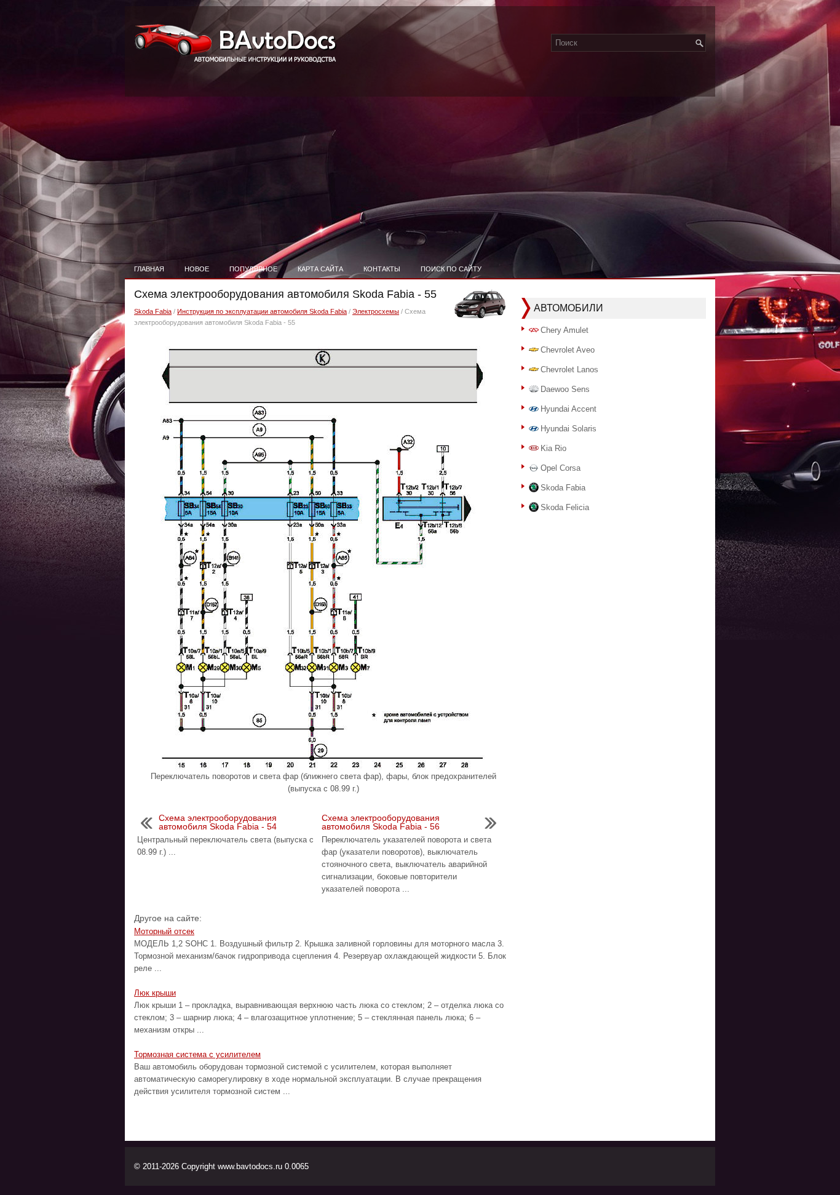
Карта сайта (320, 269)
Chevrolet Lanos (569, 369)
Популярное (253, 269)
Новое (196, 269)
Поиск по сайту (451, 269)
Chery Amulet (564, 330)
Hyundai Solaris (568, 428)
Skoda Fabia (153, 311)
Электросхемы (375, 311)
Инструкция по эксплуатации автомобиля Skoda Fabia (262, 311)
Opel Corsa (560, 468)
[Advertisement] (420, 166)
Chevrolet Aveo (568, 349)
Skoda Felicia (565, 507)
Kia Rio (553, 448)
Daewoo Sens (565, 389)
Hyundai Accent (568, 409)
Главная (149, 269)
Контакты (381, 269)
